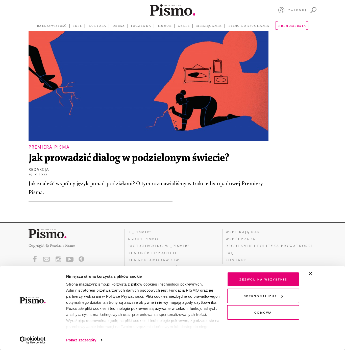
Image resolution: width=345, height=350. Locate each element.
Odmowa (263, 312)
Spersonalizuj (260, 296)
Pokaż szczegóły (81, 340)
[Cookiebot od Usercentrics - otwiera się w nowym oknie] (33, 340)
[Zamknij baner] (324, 273)
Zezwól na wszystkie (263, 279)
